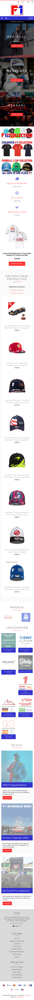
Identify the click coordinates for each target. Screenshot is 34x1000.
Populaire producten (17, 293)
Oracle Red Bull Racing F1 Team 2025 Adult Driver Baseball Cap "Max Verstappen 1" (17, 402)
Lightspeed (27, 995)
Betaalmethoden (17, 949)
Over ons (17, 938)
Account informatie (17, 967)
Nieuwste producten (17, 290)
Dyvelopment (20, 997)
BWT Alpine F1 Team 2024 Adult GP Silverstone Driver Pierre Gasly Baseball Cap (17, 515)
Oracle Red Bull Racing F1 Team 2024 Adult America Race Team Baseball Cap (17, 440)
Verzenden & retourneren (17, 951)
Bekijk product (17, 263)
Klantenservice (17, 954)
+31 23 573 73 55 (17, 923)
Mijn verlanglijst (17, 975)
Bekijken (17, 46)
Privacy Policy (17, 946)
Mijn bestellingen (17, 969)
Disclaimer (17, 943)
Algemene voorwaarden (17, 941)
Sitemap (17, 957)
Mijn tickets (17, 972)
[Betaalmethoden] (4, 985)
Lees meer (7, 797)
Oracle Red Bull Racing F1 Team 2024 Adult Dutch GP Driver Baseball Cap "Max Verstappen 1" (17, 589)
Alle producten (17, 977)
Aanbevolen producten (17, 287)
